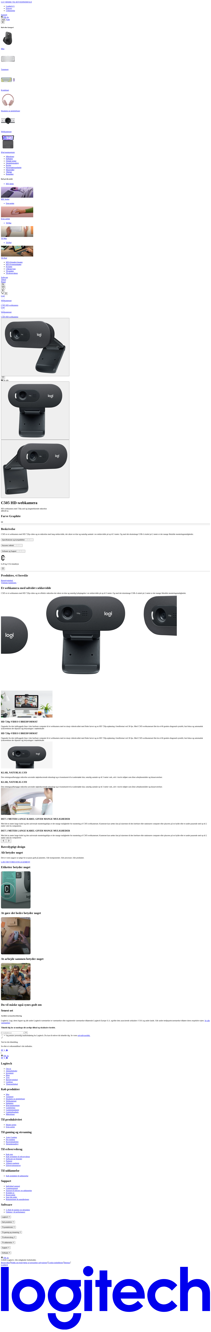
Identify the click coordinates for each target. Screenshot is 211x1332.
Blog (8, 1075)
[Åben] (6, 293)
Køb (3, 20)
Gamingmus (10, 1108)
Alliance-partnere (12, 1163)
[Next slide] (8, 841)
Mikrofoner (10, 1114)
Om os (8, 1069)
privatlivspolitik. (84, 1035)
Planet (3, 282)
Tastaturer (9, 1097)
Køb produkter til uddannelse (17, 1176)
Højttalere (9, 1103)
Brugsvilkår (5, 1263)
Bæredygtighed (12, 1080)
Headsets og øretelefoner (15, 1099)
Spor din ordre (11, 1197)
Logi (3, 296)
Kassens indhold (8, 546)
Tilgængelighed (12, 1084)
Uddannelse (10, 11)
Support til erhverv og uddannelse (19, 1191)
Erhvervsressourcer (13, 1165)
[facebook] (7, 1051)
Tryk (8, 1077)
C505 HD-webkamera (9, 305)
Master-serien (11, 1125)
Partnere (9, 1161)
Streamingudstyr (12, 1144)
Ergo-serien (10, 1127)
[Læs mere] (3, 568)
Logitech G (10, 6)
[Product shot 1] (35, 347)
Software (4, 277)
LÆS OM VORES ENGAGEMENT (15, 862)
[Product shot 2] (35, 410)
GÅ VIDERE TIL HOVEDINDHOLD (16, 2)
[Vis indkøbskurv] (2, 293)
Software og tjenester (14, 1159)
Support (4, 15)
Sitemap (67, 1263)
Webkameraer (6, 301)
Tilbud (3, 280)
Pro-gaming (10, 1140)
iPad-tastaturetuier (13, 1105)
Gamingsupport (12, 1188)
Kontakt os (10, 1193)
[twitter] (4, 1051)
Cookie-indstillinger (55, 1263)
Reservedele (10, 1195)
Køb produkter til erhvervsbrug (18, 1157)
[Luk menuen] (3, 22)
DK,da (6, 17)
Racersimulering (12, 1142)
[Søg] (3, 284)
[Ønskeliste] (3, 287)
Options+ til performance (15, 1212)
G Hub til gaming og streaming (18, 1210)
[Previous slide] (3, 841)
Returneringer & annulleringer (17, 1199)
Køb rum (9, 1154)
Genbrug (9, 1082)
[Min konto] (3, 290)
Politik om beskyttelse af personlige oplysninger (29, 1263)
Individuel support (13, 1186)
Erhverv (9, 8)
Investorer (10, 1073)
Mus (7, 1094)
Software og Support (9, 551)
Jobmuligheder (11, 1071)
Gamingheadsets (12, 1112)
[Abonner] (26, 1032)
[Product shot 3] (35, 469)
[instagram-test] (2, 1051)
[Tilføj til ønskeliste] (3, 377)
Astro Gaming (11, 1137)
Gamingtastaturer (12, 1110)
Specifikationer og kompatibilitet (13, 540)
